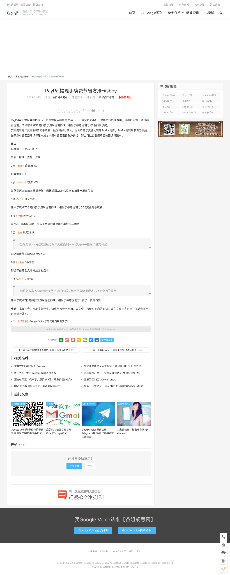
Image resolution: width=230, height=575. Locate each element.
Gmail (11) (187, 95)
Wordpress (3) (189, 112)
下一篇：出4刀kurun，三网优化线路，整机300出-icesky (116, 350)
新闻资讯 (192, 13)
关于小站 (199, 4)
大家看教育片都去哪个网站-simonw (132, 431)
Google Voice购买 (92, 562)
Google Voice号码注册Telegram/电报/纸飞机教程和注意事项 (98, 433)
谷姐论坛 (169, 4)
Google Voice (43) (169, 96)
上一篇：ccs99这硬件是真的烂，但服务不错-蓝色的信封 (46, 350)
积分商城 (184, 4)
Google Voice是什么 (111, 562)
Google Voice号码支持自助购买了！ (49, 321)
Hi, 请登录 (13, 4)
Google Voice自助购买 (136, 530)
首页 (132, 13)
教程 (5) (166, 106)
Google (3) (207, 112)
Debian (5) (187, 106)
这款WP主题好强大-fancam (29, 366)
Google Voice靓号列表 (93, 530)
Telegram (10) (209, 95)
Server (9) (167, 100)
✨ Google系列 (151, 13)
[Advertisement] (115, 48)
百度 (138, 551)
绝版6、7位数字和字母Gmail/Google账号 (59, 431)
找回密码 (38, 4)
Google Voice (18, 403)
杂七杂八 (174, 13)
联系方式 (115, 557)
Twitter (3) (167, 112)
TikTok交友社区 (118, 551)
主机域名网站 (21, 76)
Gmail (50, 403)
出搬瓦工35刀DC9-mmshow (100, 379)
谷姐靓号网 (13, 13)
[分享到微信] (85, 340)
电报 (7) (186, 100)
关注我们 (215, 4)
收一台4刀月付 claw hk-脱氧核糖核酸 (35, 373)
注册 (89, 466)
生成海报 (108, 339)
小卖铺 (209, 13)
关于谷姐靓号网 (165, 562)
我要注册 (26, 4)
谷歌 (131, 551)
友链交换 (104, 551)
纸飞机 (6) (207, 100)
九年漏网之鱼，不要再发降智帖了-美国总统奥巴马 (112, 373)
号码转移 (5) (208, 106)
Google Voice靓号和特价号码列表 (27, 431)
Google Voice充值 (130, 562)
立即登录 (74, 466)
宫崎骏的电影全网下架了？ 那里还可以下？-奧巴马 (112, 366)
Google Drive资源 (148, 562)
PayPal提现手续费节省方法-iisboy (81, 91)
